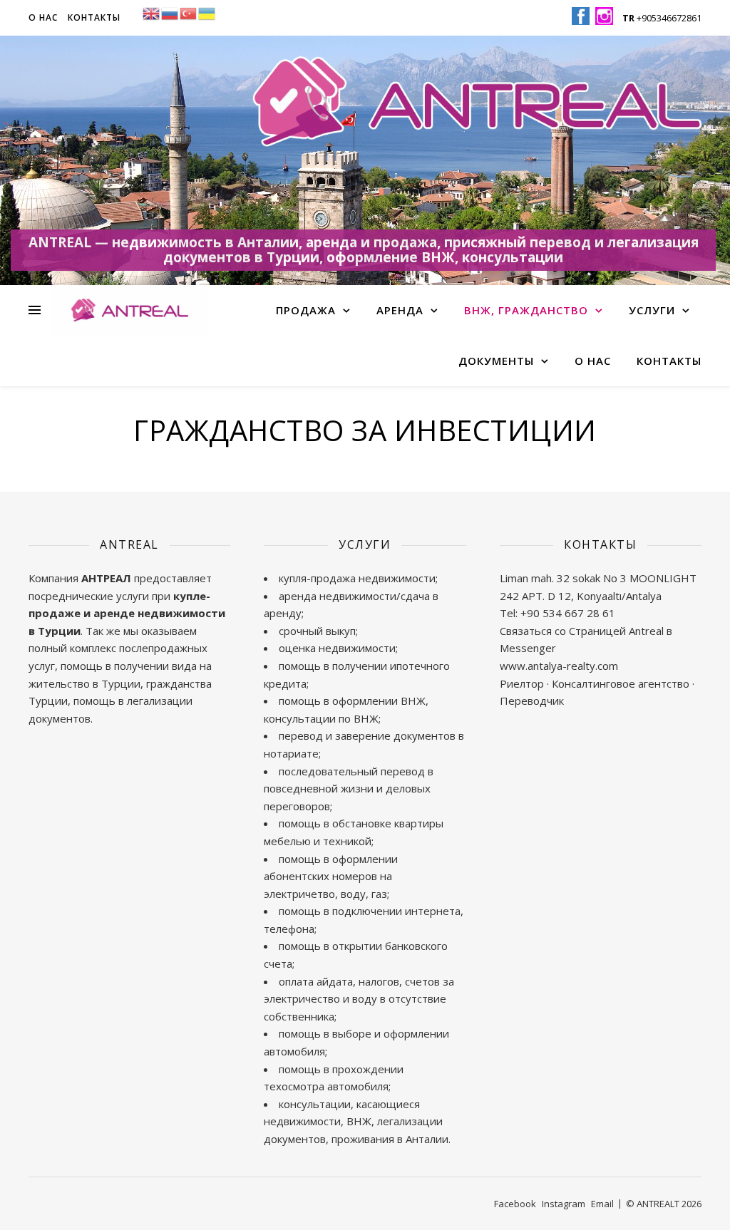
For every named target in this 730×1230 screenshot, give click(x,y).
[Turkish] (189, 12)
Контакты (94, 17)
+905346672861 (661, 17)
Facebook (515, 1203)
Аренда (399, 310)
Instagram (563, 1203)
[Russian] (170, 12)
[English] (152, 12)
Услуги (652, 310)
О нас (43, 17)
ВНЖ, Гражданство (526, 310)
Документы (496, 360)
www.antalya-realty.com (559, 665)
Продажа (306, 310)
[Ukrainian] (207, 12)
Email (602, 1203)
